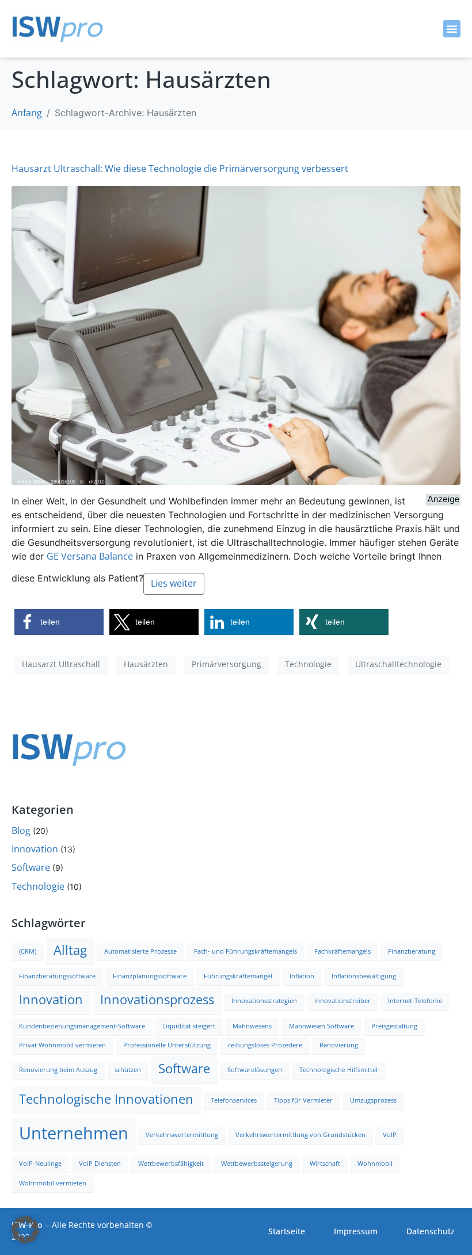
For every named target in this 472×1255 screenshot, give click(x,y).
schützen (128, 1070)
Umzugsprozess (373, 1100)
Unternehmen (73, 1133)
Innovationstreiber (342, 1001)
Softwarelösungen (254, 1070)
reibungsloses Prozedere (265, 1045)
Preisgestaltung (394, 1026)
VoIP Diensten (100, 1164)
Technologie (308, 664)
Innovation (35, 849)
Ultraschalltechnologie (398, 664)
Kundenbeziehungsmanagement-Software (82, 1026)
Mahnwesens (252, 1026)
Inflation (302, 976)
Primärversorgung (226, 664)
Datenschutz (430, 1231)
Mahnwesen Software (321, 1026)
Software (31, 867)
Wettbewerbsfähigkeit (171, 1164)
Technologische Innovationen (106, 1099)
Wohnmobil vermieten (52, 1183)
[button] (451, 28)
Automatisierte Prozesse (140, 951)
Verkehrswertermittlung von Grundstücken (300, 1135)
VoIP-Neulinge (40, 1164)
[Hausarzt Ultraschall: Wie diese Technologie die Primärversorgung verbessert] (236, 334)
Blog (21, 830)
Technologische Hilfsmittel (338, 1070)
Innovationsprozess (157, 1000)
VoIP (390, 1135)
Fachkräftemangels (342, 951)
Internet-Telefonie (415, 1001)
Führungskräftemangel (238, 976)
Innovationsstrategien (264, 1001)
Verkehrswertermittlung (182, 1135)
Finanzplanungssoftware (149, 976)
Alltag (70, 950)
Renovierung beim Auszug (58, 1070)
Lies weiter (174, 583)
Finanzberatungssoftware (57, 976)
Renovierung (338, 1045)
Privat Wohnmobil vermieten (62, 1045)
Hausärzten (146, 664)
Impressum (356, 1231)
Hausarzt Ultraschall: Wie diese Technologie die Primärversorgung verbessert (180, 168)
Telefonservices (234, 1100)
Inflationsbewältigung (364, 976)
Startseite (286, 1231)
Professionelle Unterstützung (167, 1045)
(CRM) (27, 951)
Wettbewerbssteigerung (256, 1164)
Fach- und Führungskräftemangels (245, 951)
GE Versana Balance (90, 556)
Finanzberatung (411, 951)
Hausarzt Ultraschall (61, 664)
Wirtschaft (325, 1164)
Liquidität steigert (188, 1026)
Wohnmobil (375, 1164)
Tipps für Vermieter (303, 1100)
